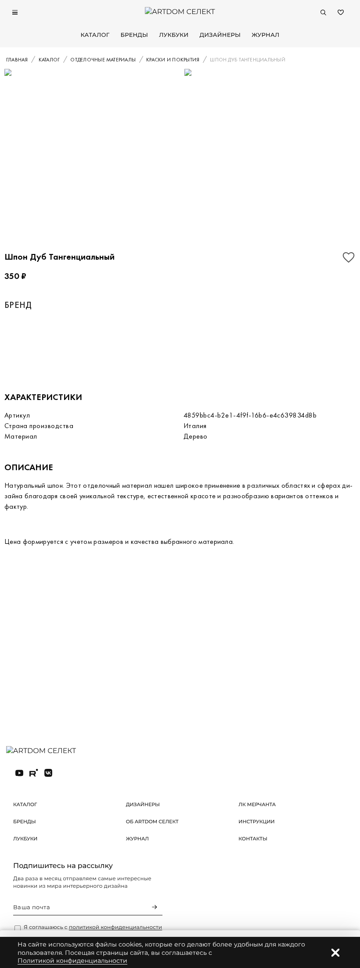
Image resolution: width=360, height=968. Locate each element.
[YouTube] (19, 773)
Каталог (94, 35)
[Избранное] (340, 12)
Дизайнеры (220, 35)
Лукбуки (173, 35)
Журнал (265, 35)
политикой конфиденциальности (115, 927)
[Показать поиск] (323, 12)
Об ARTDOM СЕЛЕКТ (152, 821)
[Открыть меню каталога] (15, 12)
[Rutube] (34, 773)
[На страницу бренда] (52, 345)
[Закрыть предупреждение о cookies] (335, 953)
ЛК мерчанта (257, 804)
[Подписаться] (154, 907)
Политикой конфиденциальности (72, 960)
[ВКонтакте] (48, 773)
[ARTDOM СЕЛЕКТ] (48, 751)
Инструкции (256, 821)
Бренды (134, 35)
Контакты (252, 839)
